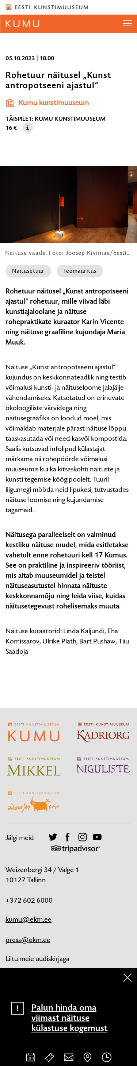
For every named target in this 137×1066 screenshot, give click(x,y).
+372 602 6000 (29, 900)
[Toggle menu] (127, 23)
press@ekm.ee (27, 939)
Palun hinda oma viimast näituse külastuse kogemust (69, 1018)
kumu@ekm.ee (28, 919)
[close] (127, 977)
